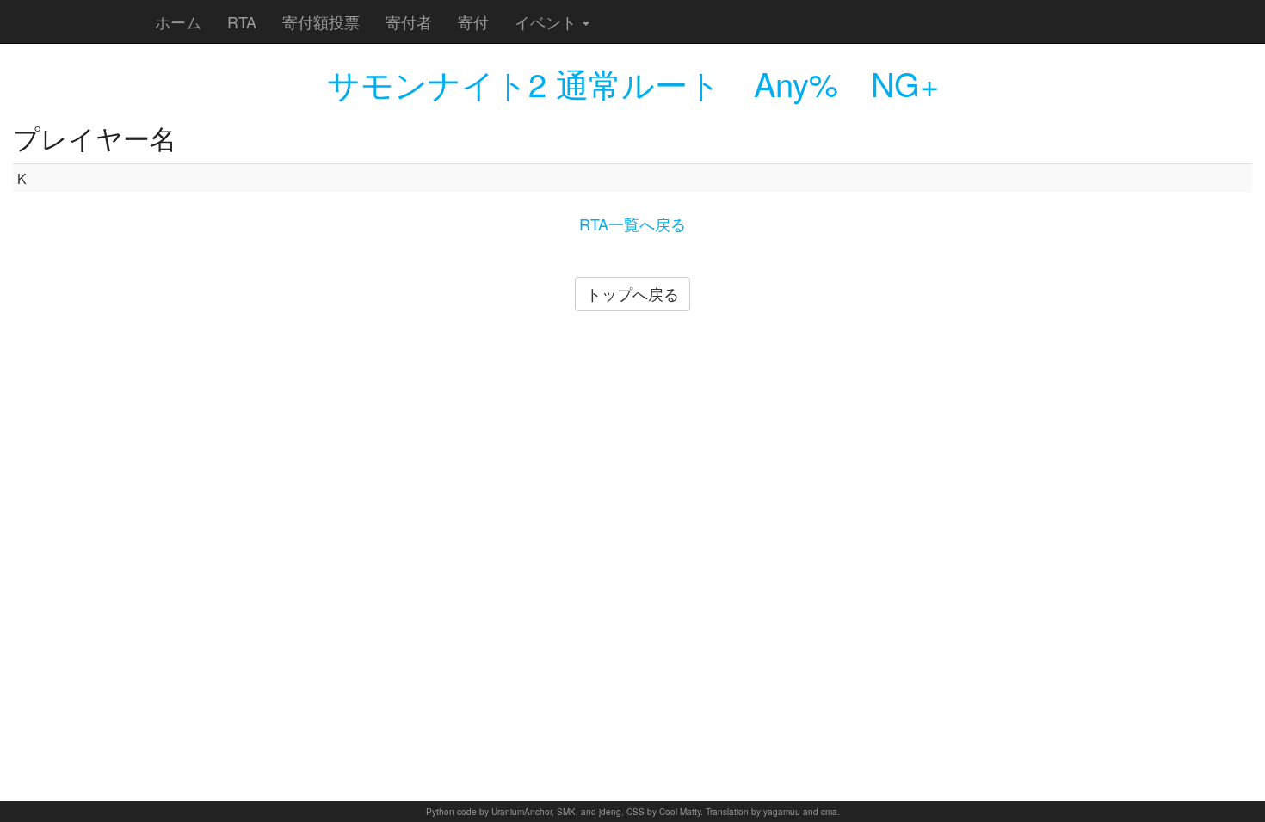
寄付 (473, 21)
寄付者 (409, 21)
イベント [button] (548, 21)
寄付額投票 (321, 21)
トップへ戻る (632, 293)
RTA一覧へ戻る (632, 223)
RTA (241, 21)
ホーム (178, 21)
